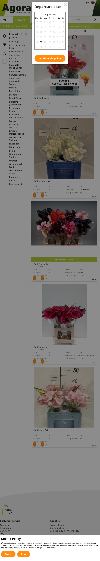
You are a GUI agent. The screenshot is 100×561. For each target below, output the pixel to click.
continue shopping (50, 58)
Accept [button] (8, 554)
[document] (50, 543)
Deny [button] (23, 554)
